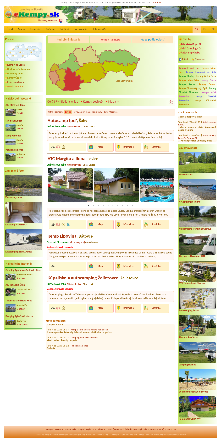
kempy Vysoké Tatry (189, 68)
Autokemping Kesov (189, 310)
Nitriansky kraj (71, 102)
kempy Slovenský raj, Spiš (201, 72)
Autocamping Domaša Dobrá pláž (197, 129)
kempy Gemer (207, 84)
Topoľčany (97, 112)
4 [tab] (103, 205)
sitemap (102, 429)
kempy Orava (209, 80)
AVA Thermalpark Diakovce (192, 283)
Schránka (156, 147)
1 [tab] (88, 205)
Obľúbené (199, 59)
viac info (157, 2)
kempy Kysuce (187, 84)
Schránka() (99, 29)
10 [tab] (132, 205)
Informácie (80, 29)
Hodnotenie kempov (18, 69)
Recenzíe (35, 29)
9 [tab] (127, 205)
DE (213, 29)
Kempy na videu (16, 65)
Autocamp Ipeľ (67, 120)
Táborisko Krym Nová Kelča (19, 301)
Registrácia (91, 429)
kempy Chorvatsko (146, 435)
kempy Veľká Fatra (206, 76)
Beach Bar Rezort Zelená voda (193, 392)
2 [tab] (93, 205)
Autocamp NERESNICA (16, 225)
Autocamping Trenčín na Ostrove (195, 229)
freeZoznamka (15, 86)
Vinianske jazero (13, 197)
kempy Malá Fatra (189, 80)
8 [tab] (122, 205)
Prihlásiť (64, 29)
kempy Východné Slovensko (197, 103)
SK (196, 29)
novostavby (103, 435)
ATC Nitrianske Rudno (189, 202)
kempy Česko (14, 78)
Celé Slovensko (124, 81)
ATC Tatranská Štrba (15, 285)
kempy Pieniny (186, 76)
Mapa (21, 29)
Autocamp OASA (190, 52)
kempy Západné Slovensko (197, 90)
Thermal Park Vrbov (189, 337)
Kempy (49, 429)
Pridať (185, 59)
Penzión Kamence (14, 150)
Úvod (9, 29)
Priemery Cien (15, 73)
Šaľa (88, 112)
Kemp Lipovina (70, 236)
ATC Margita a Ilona (15, 105)
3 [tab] (98, 205)
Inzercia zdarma (15, 82)
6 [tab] (113, 205)
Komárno (59, 112)
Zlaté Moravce (110, 112)
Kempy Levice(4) (95, 102)
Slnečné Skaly (186, 175)
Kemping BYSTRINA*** (190, 419)
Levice (68, 112)
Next (172, 185)
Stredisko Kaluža (14, 121)
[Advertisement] (23, 353)
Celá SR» (53, 101)
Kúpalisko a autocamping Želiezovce (93, 278)
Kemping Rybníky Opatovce (19, 316)
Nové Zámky (79, 112)
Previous (49, 185)
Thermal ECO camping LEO (192, 256)
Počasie (50, 29)
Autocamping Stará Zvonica (18, 252)
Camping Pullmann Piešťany (194, 140)
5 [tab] (108, 205)
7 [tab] (117, 205)
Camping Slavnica (187, 365)
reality (52, 435)
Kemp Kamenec (13, 136)
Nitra (50, 112)
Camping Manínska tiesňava (84, 330)
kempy (125, 435)
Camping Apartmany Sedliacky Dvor (23, 270)
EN (204, 29)
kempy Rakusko (180, 435)
